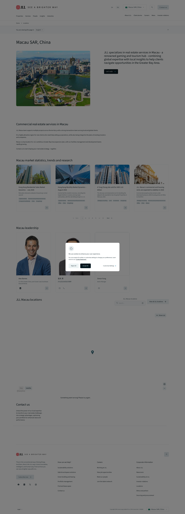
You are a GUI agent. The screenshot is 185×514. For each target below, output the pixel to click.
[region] (92, 257)
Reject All (73, 266)
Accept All (85, 266)
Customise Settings (109, 266)
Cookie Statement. (81, 259)
